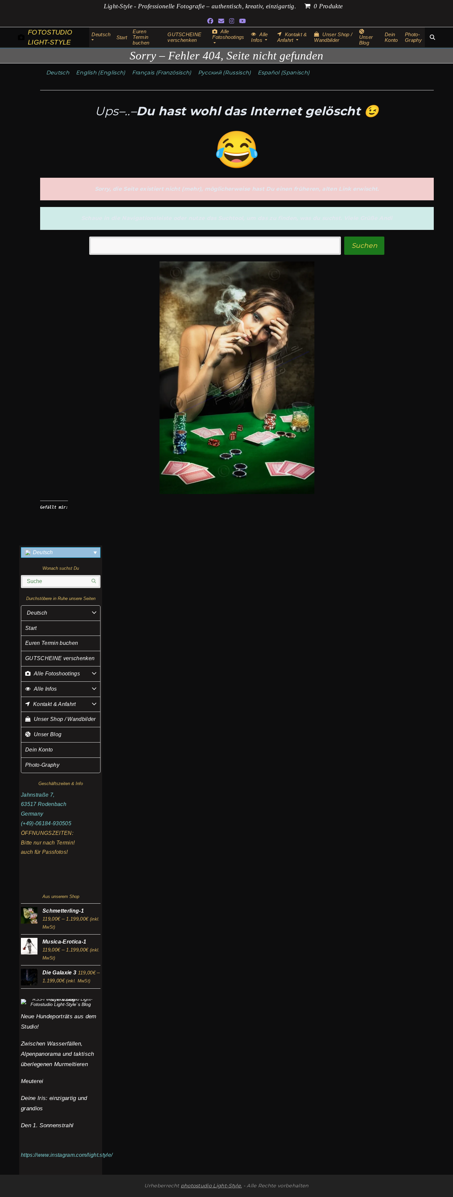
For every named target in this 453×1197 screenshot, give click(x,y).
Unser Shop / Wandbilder (65, 719)
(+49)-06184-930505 (46, 823)
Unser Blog (47, 734)
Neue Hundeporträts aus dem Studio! (58, 1021)
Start (31, 628)
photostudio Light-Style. (211, 1186)
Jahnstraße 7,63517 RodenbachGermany (43, 804)
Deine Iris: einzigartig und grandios (54, 1103)
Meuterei (32, 1081)
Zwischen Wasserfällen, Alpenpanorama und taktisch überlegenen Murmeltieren (57, 1053)
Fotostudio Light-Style (50, 37)
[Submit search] (94, 581)
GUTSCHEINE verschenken (60, 658)
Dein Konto (39, 749)
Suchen (364, 245)
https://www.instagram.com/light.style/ (66, 1155)
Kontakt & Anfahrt (54, 704)
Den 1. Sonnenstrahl (47, 1125)
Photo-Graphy (42, 765)
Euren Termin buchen (51, 643)
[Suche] (432, 37)
